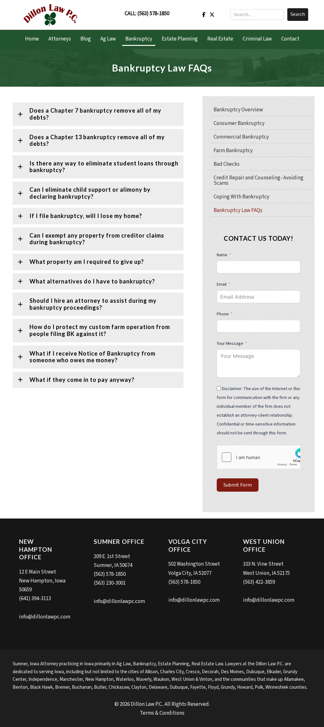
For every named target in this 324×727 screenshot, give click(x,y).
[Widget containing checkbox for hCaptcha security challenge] (258, 457)
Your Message (230, 343)
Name (222, 255)
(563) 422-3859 (259, 582)
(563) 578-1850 (153, 13)
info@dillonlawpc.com (44, 617)
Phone (223, 314)
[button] (297, 14)
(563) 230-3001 (110, 583)
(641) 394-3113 (35, 598)
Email (222, 284)
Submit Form (237, 485)
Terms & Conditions (162, 713)
